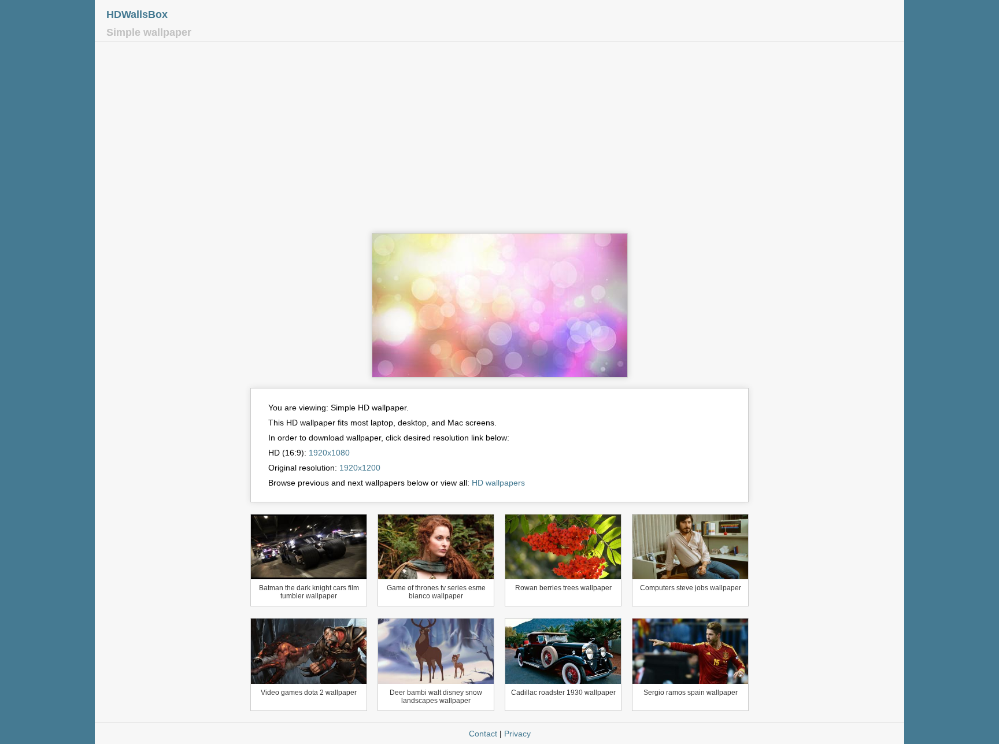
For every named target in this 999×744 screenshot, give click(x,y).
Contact (483, 733)
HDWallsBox (137, 14)
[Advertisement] (499, 140)
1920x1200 (359, 467)
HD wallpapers (498, 482)
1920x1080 (329, 452)
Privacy (517, 733)
